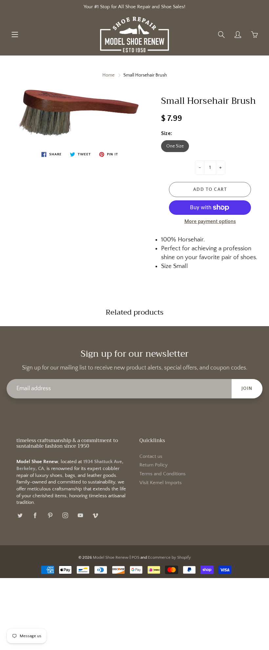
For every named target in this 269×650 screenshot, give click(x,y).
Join (247, 388)
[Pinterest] (50, 515)
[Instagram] (65, 515)
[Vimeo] (95, 515)
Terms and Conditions (162, 474)
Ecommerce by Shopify (169, 557)
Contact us (150, 456)
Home (108, 75)
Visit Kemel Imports (160, 482)
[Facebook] (35, 515)
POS (135, 557)
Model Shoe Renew (111, 557)
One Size (175, 146)
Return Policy (153, 465)
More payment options (210, 221)
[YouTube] (80, 515)
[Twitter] (20, 515)
